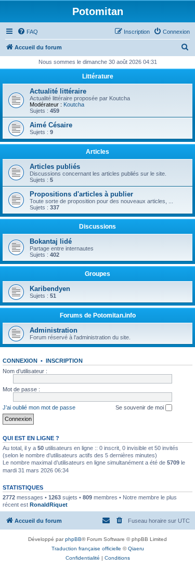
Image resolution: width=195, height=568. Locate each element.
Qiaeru (136, 548)
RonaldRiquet (49, 504)
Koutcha (73, 104)
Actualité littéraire (58, 91)
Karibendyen (50, 289)
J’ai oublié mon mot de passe (39, 407)
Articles (97, 151)
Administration (53, 330)
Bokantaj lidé (51, 241)
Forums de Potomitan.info (98, 315)
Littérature (97, 76)
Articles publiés (55, 166)
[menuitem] (27, 31)
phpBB (73, 539)
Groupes (97, 274)
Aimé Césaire (51, 125)
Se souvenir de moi (140, 407)
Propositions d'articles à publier (81, 194)
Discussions (97, 226)
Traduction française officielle (86, 548)
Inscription (64, 361)
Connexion (20, 361)
